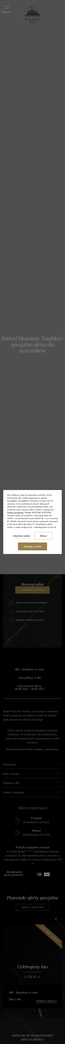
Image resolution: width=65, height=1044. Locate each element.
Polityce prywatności (15, 512)
